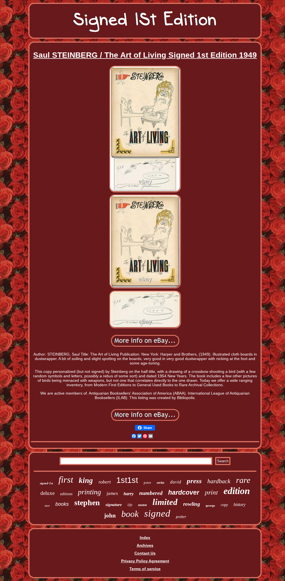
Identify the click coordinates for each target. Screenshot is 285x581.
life (129, 505)
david (175, 482)
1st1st (127, 480)
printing (89, 492)
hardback (218, 481)
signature (113, 504)
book (130, 514)
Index (145, 537)
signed (157, 513)
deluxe (47, 493)
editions (66, 494)
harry (129, 493)
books (62, 504)
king (86, 480)
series (160, 483)
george (210, 505)
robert (105, 482)
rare (243, 480)
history (239, 504)
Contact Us (145, 553)
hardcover (183, 492)
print (211, 491)
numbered (151, 493)
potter (181, 516)
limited (165, 502)
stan (47, 505)
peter (147, 482)
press (194, 481)
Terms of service (145, 569)
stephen (87, 502)
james (112, 493)
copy (224, 505)
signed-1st (46, 483)
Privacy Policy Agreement (145, 561)
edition (236, 491)
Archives (145, 545)
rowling (191, 504)
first (65, 480)
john (110, 515)
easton (142, 505)
